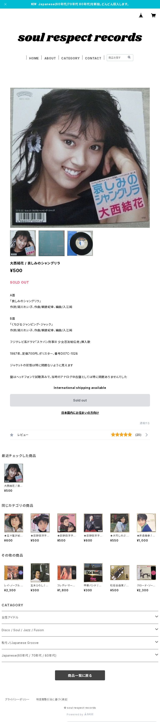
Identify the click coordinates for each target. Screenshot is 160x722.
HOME (34, 58)
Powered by (75, 714)
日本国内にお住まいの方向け (80, 412)
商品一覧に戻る (80, 675)
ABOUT (50, 58)
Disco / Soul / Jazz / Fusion (23, 630)
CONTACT (93, 58)
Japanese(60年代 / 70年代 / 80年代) (29, 655)
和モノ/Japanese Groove (20, 642)
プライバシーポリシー (17, 699)
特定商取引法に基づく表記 (52, 699)
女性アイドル (10, 617)
